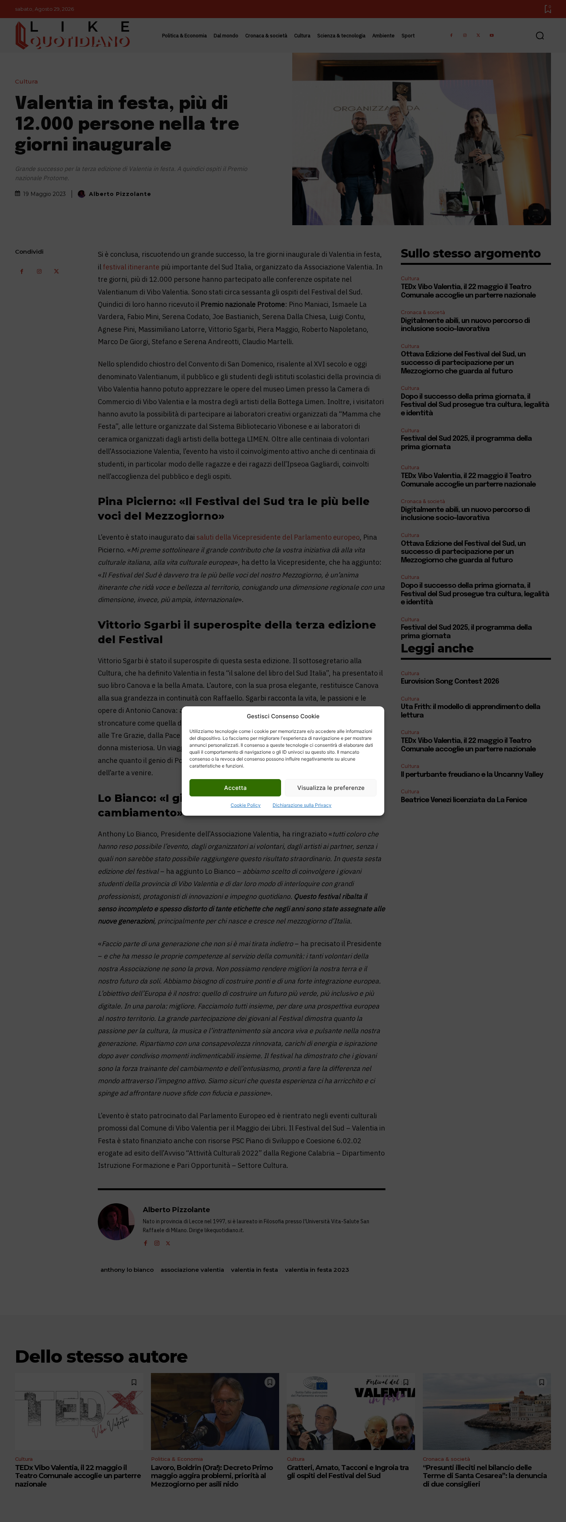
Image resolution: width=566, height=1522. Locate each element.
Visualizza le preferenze (331, 787)
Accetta (235, 787)
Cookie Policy (246, 805)
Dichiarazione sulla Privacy (302, 805)
